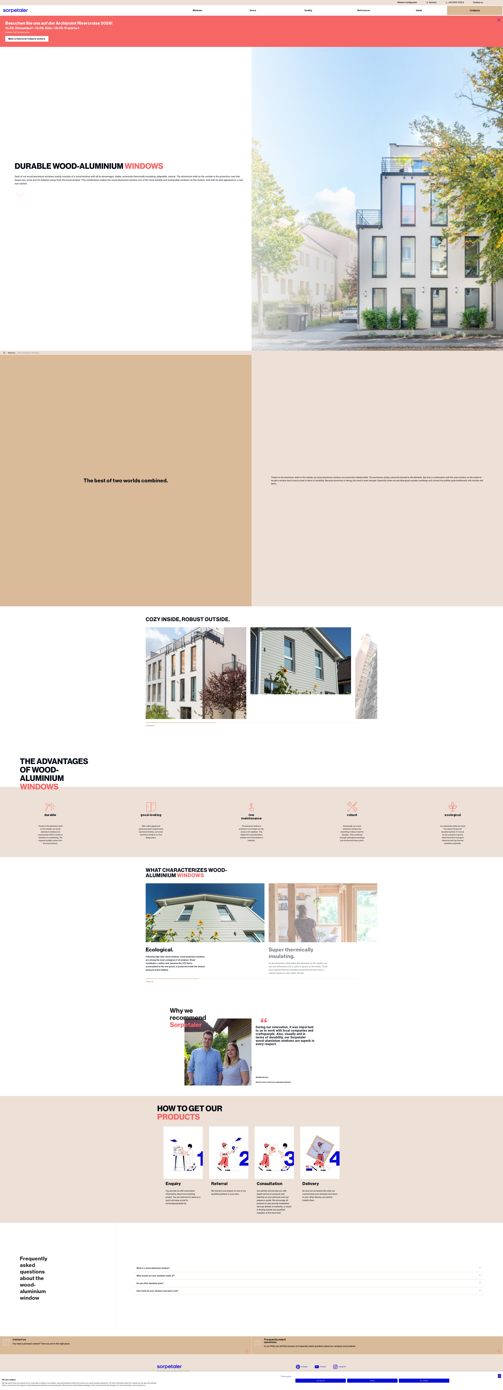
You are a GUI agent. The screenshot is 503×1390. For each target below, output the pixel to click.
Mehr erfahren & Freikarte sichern (26, 39)
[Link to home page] (85, 10)
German (432, 2)
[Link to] (129, 194)
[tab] (308, 1268)
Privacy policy (286, 1376)
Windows (11, 353)
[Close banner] (499, 20)
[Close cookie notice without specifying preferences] (499, 1376)
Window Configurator (407, 2)
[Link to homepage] (4, 352)
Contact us (478, 2)
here (143, 1385)
